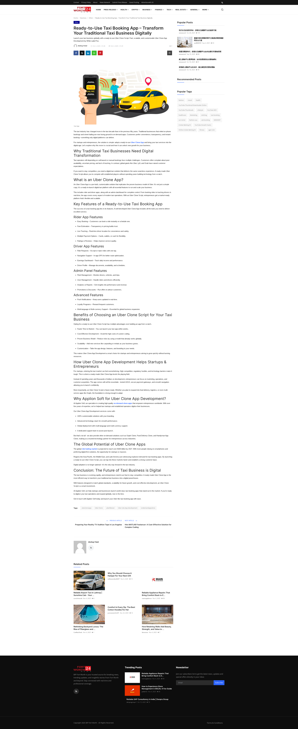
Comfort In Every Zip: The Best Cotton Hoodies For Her (121, 608)
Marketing (193, 115)
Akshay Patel (93, 542)
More (204, 9)
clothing (204, 115)
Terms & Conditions (215, 723)
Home (98, 9)
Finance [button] (158, 9)
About (95, 2)
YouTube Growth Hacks (203, 125)
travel (190, 100)
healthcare (182, 115)
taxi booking (215, 115)
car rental (182, 120)
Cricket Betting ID (185, 125)
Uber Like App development (127, 508)
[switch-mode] (222, 2)
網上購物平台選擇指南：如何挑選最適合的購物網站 (197, 59)
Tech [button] (169, 9)
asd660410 (197, 43)
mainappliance (147, 598)
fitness (202, 130)
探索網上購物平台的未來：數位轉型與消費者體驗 (197, 67)
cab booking (205, 120)
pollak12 (144, 692)
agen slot (211, 130)
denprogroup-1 (132, 702)
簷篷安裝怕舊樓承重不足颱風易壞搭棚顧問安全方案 (208, 39)
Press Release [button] (110, 9)
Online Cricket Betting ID (187, 130)
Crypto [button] (135, 9)
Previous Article (115, 521)
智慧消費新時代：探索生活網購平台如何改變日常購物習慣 (200, 51)
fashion (181, 100)
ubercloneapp (86, 508)
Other (91, 18)
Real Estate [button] (180, 9)
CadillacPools (78, 632)
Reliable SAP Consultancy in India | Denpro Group (147, 699)
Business (83, 18)
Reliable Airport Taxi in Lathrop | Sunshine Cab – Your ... (88, 593)
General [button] (194, 9)
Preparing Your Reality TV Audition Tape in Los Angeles (98, 525)
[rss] (76, 691)
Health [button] (123, 9)
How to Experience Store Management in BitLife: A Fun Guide (157, 687)
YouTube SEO (212, 110)
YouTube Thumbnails (186, 110)
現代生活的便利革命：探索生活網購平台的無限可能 (197, 30)
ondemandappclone (148, 508)
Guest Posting (134, 2)
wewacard (182, 33)
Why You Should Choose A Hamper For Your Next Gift (120, 574)
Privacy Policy (86, 2)
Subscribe (219, 683)
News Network (105, 2)
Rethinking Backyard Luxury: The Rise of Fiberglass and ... (88, 627)
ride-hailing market (89, 449)
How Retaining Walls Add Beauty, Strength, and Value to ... (156, 627)
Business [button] (146, 9)
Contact (76, 2)
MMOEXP (217, 120)
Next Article (129, 521)
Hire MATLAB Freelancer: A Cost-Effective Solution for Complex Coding (148, 526)
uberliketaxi (110, 508)
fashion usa (193, 120)
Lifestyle (200, 110)
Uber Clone (99, 508)
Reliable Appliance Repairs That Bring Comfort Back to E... (156, 593)
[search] (222, 9)
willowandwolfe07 (114, 579)
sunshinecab (78, 598)
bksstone (145, 632)
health (198, 100)
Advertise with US (147, 2)
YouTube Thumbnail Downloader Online (192, 105)
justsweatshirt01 (113, 613)
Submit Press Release (119, 2)
